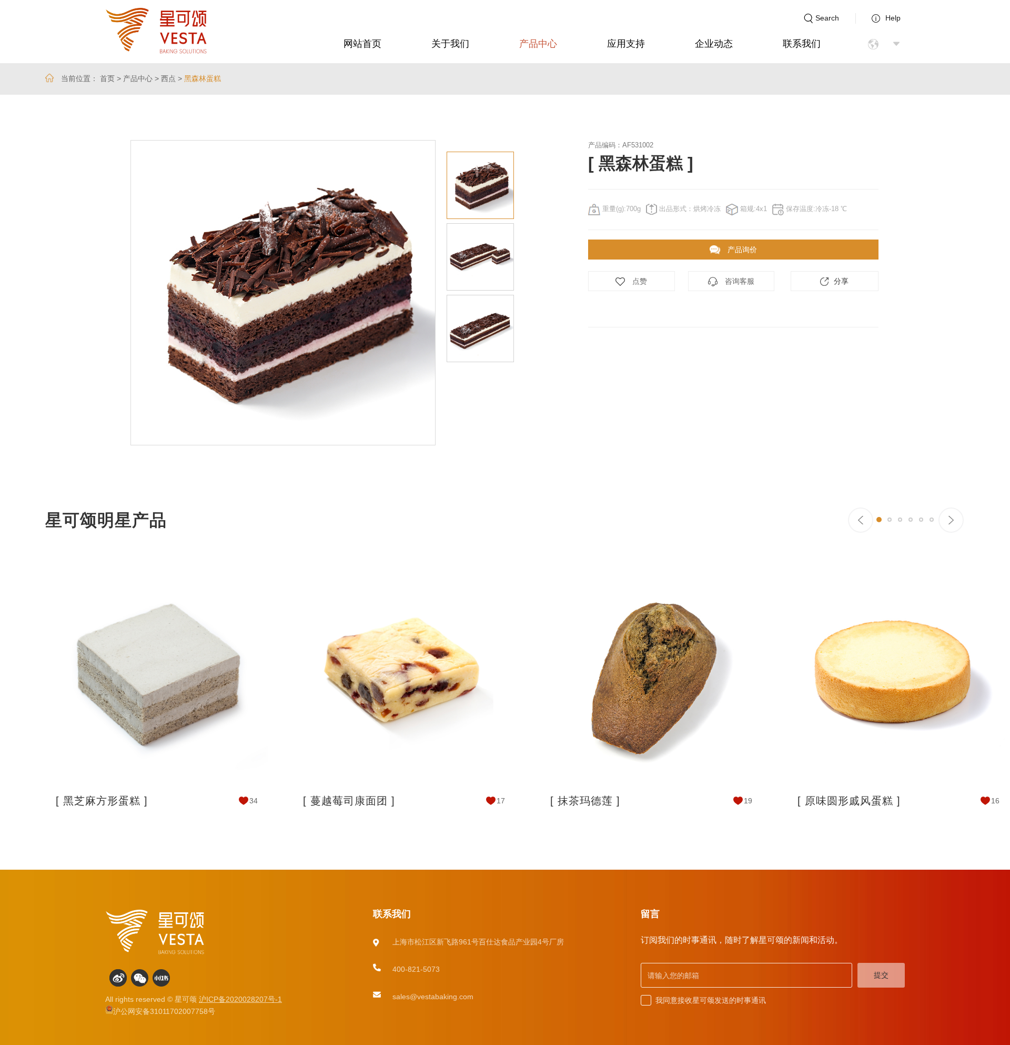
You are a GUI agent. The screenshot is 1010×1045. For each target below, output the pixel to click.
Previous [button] (97, 292)
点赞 (638, 281)
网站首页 (362, 43)
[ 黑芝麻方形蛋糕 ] (102, 801)
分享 (841, 281)
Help (893, 18)
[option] (283, 293)
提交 (881, 975)
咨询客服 (738, 281)
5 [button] (921, 519)
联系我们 (802, 43)
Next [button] (522, 292)
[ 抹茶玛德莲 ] (585, 801)
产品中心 (538, 43)
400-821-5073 (416, 969)
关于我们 (450, 43)
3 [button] (900, 519)
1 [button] (879, 519)
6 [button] (932, 519)
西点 (168, 78)
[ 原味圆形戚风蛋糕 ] (849, 801)
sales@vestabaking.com (432, 996)
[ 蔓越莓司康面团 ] (349, 801)
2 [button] (889, 519)
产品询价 (741, 249)
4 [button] (910, 519)
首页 (107, 78)
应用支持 (626, 43)
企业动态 (714, 43)
